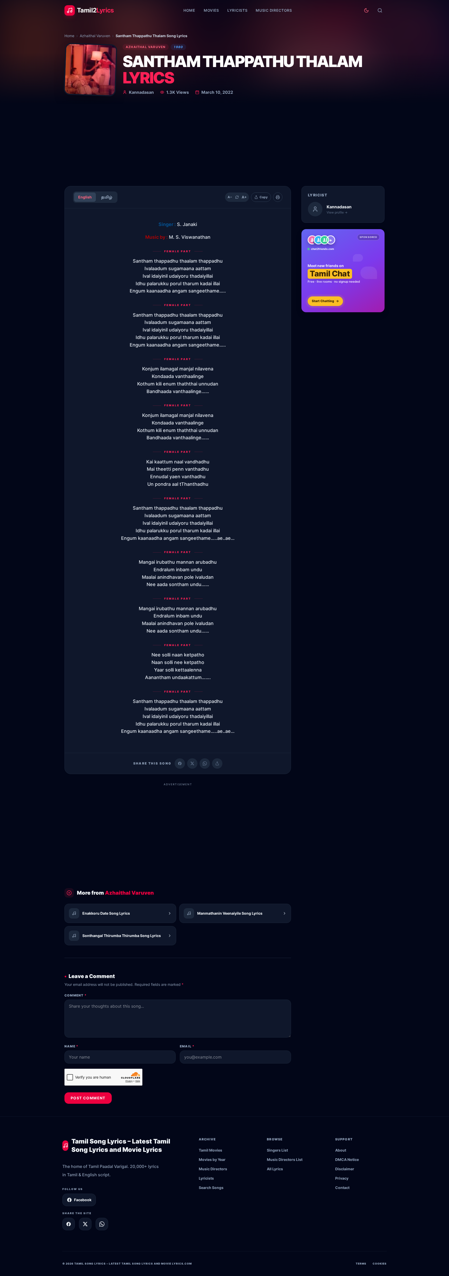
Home (189, 10)
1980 (178, 47)
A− (230, 197)
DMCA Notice (347, 1159)
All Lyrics (275, 1169)
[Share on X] (85, 1224)
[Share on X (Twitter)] (192, 763)
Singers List (277, 1150)
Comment (75, 995)
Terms (361, 1263)
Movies (211, 10)
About (340, 1150)
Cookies (380, 1263)
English (85, 197)
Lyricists (237, 10)
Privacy (341, 1178)
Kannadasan (141, 92)
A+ (244, 197)
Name (71, 1046)
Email (187, 1046)
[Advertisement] (224, 143)
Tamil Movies (210, 1150)
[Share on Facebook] (180, 763)
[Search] (380, 10)
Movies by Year (212, 1159)
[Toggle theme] (366, 10)
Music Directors (274, 10)
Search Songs (211, 1187)
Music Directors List (284, 1159)
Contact (342, 1187)
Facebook (82, 1200)
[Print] (277, 197)
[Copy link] (217, 763)
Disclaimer (344, 1169)
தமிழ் (106, 197)
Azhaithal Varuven (95, 36)
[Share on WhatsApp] (205, 763)
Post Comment (88, 1098)
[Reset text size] (237, 197)
